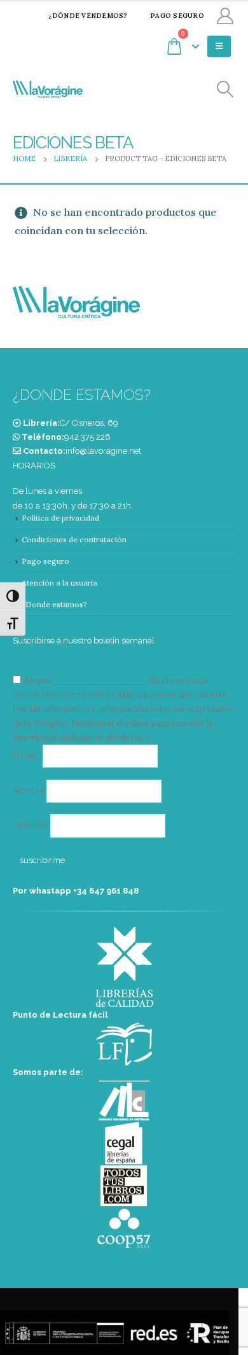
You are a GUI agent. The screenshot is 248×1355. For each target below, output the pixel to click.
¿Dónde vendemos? (87, 15)
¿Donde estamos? (54, 604)
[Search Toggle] (225, 89)
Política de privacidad (60, 518)
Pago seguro (177, 15)
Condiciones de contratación (74, 539)
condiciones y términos (101, 680)
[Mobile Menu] (219, 46)
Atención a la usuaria (59, 582)
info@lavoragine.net (103, 451)
